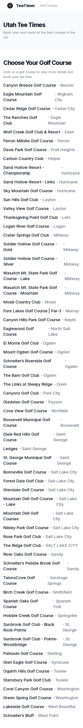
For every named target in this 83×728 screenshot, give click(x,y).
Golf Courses (48, 5)
